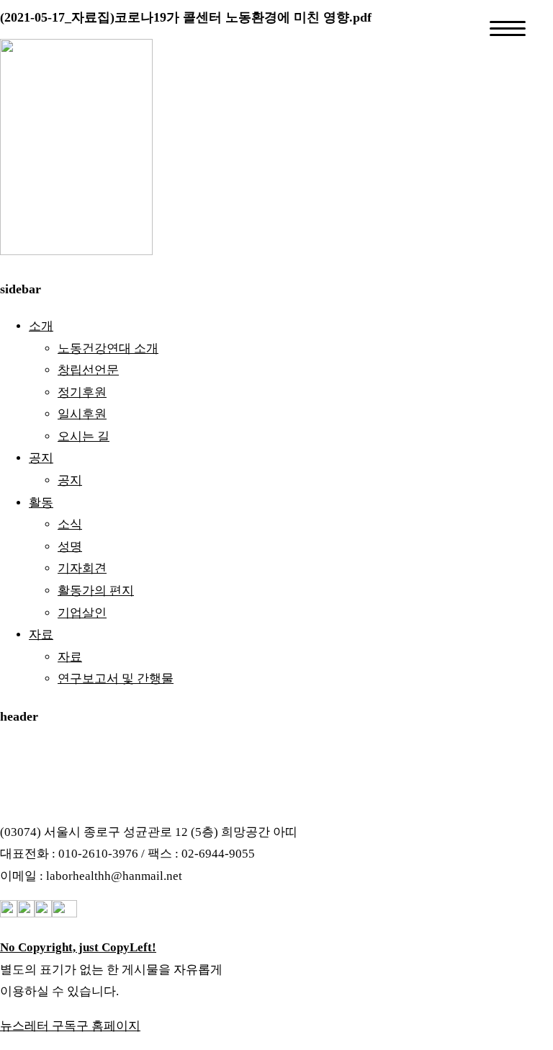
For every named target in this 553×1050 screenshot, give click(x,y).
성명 (70, 546)
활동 (41, 503)
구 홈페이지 (108, 1026)
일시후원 (82, 414)
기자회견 (82, 568)
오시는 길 (83, 436)
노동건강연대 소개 (108, 348)
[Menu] (508, 28)
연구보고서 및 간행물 (116, 678)
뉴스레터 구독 (38, 1026)
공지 (41, 458)
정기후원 (82, 392)
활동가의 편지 (96, 590)
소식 (70, 524)
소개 (41, 326)
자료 (41, 634)
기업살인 (82, 613)
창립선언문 (88, 370)
